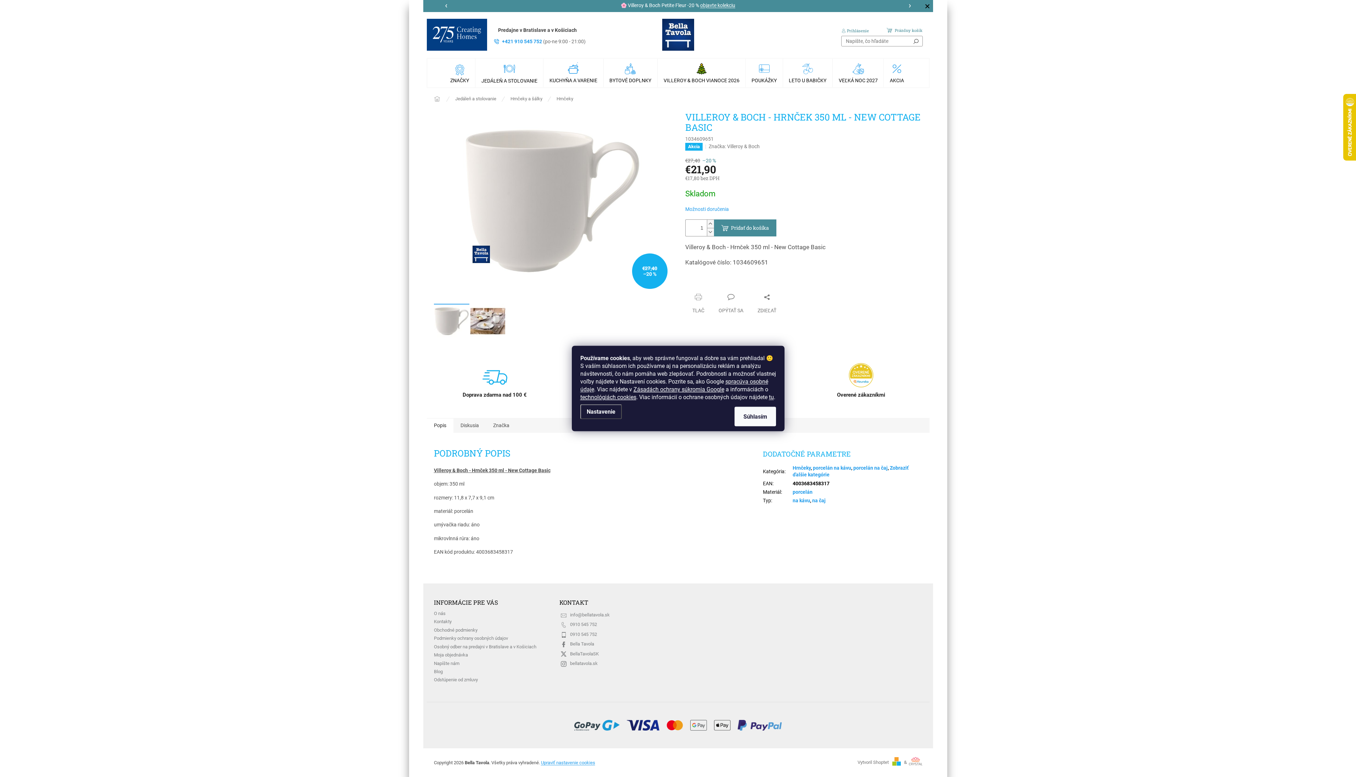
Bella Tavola (582, 644)
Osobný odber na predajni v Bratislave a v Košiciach (485, 646)
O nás (440, 613)
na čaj (819, 500)
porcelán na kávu (832, 468)
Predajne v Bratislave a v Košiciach (537, 30)
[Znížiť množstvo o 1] (710, 232)
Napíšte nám (446, 663)
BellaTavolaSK (584, 653)
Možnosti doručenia (707, 209)
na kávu (801, 500)
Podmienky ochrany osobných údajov (471, 638)
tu (771, 397)
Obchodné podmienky (456, 630)
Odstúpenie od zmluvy (456, 679)
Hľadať (916, 41)
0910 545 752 (583, 624)
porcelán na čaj (870, 468)
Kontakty (443, 621)
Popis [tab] (440, 425)
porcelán (803, 492)
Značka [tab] (501, 425)
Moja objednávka (451, 655)
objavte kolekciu (717, 5)
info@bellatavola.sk (590, 614)
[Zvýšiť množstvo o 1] (710, 224)
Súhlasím (755, 416)
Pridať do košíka (750, 227)
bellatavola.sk (584, 663)
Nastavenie (601, 411)
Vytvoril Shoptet (873, 762)
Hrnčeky (802, 468)
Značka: (734, 146)
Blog (438, 671)
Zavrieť (699, 283)
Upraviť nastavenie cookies (568, 762)
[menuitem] (460, 73)
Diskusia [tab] (470, 425)
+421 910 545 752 (544, 41)
